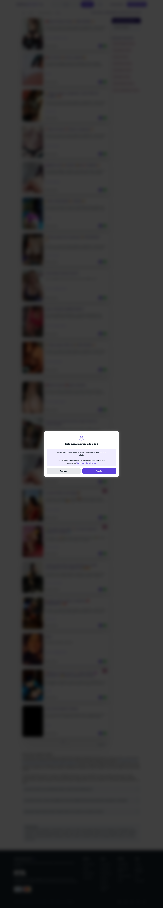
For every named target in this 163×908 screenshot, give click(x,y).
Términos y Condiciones (86, 463)
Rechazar (63, 471)
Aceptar (99, 471)
